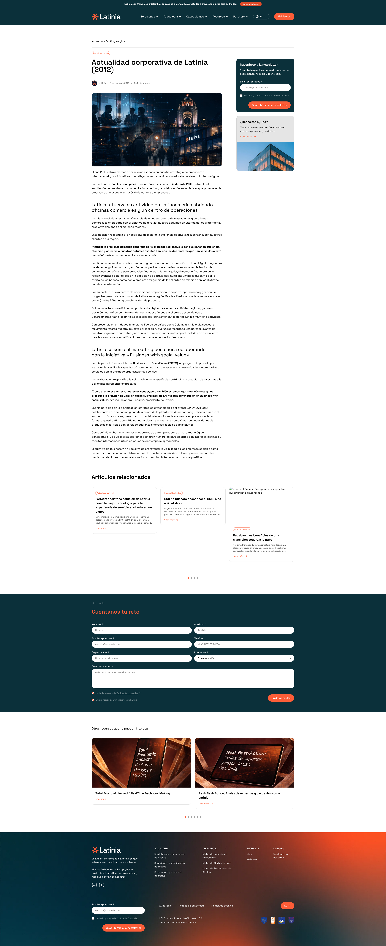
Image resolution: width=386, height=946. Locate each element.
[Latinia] (106, 16)
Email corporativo (250, 81)
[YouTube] (101, 885)
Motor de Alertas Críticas (216, 863)
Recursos (218, 16)
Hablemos (284, 16)
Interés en (200, 652)
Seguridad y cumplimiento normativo (169, 864)
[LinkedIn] (94, 885)
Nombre (96, 624)
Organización (99, 652)
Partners (239, 16)
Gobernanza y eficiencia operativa (168, 873)
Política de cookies (222, 905)
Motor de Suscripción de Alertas (216, 870)
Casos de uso (195, 16)
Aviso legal (165, 905)
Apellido (199, 624)
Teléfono (199, 638)
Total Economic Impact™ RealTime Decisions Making (132, 793)
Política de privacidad (191, 905)
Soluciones (148, 16)
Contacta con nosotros (281, 855)
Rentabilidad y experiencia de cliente (169, 855)
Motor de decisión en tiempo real (214, 855)
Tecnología (170, 16)
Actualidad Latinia (101, 53)
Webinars (252, 859)
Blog (249, 854)
